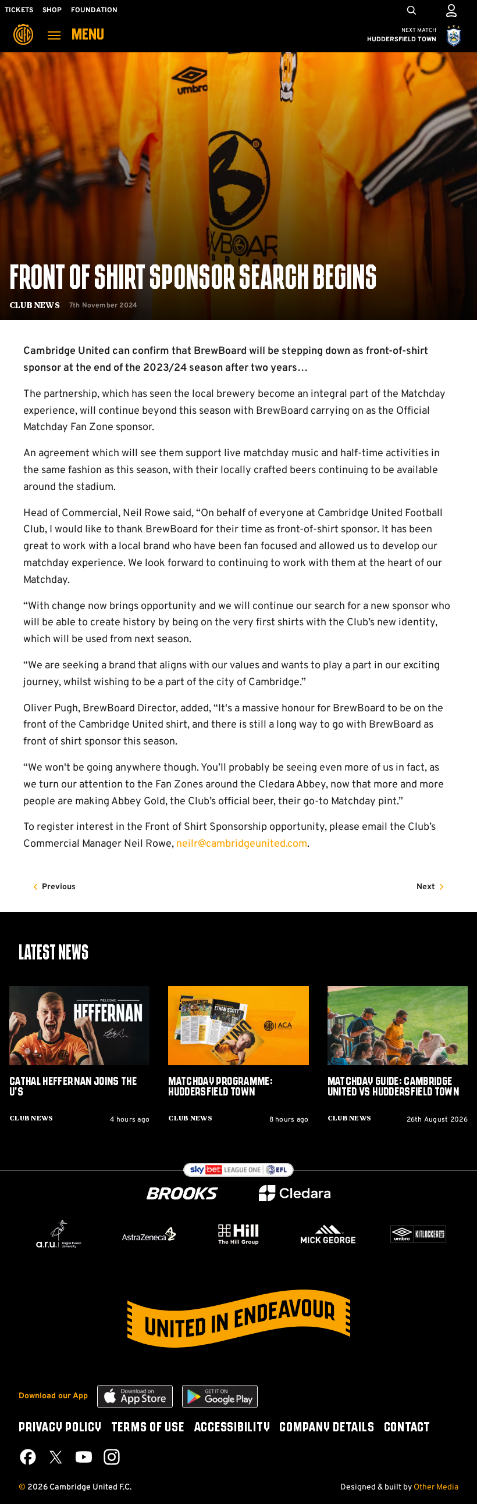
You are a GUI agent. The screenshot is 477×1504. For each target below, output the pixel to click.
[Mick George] (328, 1234)
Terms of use (147, 1428)
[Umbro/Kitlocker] (418, 1234)
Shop (52, 10)
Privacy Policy (60, 1428)
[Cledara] (295, 1193)
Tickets (19, 10)
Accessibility (232, 1428)
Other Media (436, 1487)
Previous (59, 887)
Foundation (94, 10)
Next (426, 887)
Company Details (326, 1428)
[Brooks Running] (183, 1193)
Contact (407, 1428)
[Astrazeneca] (149, 1234)
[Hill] (238, 1233)
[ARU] (59, 1234)
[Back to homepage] (23, 26)
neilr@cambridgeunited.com (241, 844)
